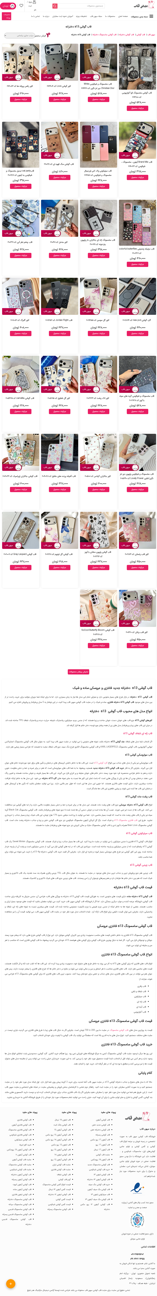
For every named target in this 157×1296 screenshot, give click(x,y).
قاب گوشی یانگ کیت (62, 1125)
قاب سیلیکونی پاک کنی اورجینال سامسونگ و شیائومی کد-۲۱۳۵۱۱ (98, 173)
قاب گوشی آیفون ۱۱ (23, 1154)
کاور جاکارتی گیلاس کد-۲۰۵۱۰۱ (98, 476)
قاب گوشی (140, 34)
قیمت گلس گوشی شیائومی (59, 1204)
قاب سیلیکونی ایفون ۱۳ (100, 1194)
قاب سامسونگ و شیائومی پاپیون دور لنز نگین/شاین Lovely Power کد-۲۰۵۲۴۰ (137, 476)
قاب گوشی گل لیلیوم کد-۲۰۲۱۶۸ (59, 554)
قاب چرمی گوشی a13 (141, 865)
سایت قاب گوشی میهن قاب (96, 1290)
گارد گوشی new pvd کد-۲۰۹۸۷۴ (137, 320)
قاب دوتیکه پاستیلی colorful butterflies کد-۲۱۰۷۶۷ (136, 251)
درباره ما (46, 16)
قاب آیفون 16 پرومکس (100, 1159)
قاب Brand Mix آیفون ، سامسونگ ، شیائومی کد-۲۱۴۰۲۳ (136, 164)
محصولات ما (110, 16)
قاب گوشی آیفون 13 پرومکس (19, 1149)
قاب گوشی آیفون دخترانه (21, 1174)
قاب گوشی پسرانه (103, 1134)
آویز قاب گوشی (64, 1179)
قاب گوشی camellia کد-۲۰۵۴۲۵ (20, 398)
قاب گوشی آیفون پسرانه (21, 1179)
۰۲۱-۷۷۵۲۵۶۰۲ (137, 1254)
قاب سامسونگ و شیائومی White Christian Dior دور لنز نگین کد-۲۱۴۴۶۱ (97, 86)
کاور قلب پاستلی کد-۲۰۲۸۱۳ (137, 554)
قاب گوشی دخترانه (126, 34)
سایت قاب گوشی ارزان (61, 1164)
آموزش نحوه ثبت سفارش (62, 16)
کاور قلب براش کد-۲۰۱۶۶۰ (137, 632)
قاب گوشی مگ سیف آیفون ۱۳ (97, 1199)
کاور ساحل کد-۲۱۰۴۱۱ (59, 242)
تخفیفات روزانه (7, 16)
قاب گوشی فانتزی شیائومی (20, 1134)
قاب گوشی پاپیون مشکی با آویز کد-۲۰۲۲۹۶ (98, 554)
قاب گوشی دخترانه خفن (100, 1129)
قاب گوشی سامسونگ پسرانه (59, 1209)
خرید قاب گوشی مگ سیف (99, 1184)
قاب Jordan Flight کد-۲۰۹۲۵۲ (59, 320)
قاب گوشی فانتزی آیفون (21, 1125)
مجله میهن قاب (96, 16)
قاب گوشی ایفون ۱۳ (102, 1174)
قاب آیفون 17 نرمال (102, 1149)
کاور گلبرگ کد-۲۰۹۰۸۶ (20, 320)
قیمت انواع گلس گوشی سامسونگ (56, 1184)
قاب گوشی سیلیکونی (23, 1139)
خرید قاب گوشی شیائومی (99, 1169)
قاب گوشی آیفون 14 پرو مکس (58, 1139)
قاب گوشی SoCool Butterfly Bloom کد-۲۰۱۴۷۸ (97, 632)
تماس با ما (35, 16)
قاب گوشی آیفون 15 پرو (61, 1149)
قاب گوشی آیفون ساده (22, 1189)
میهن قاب (151, 34)
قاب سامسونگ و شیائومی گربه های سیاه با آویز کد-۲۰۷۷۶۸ (136, 398)
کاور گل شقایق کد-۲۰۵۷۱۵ (59, 398)
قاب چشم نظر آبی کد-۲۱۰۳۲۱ (20, 242)
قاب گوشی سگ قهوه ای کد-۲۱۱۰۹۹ (59, 164)
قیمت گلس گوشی (63, 1199)
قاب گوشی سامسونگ (119, 1030)
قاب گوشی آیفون (103, 1119)
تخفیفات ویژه (81, 16)
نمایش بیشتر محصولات (78, 671)
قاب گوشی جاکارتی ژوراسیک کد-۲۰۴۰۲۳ (20, 476)
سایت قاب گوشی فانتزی (61, 1169)
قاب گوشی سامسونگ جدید (99, 1164)
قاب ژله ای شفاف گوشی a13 (137, 734)
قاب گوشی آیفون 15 (62, 1129)
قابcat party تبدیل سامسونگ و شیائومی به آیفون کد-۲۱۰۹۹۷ (20, 173)
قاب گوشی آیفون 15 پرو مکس (58, 1134)
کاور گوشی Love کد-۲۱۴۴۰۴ (59, 86)
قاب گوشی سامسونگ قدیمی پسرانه (16, 1214)
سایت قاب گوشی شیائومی (20, 1169)
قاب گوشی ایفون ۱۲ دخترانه (59, 1194)
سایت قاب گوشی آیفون (21, 1159)
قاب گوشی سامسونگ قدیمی (19, 1209)
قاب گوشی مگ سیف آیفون (99, 1189)
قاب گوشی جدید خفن (101, 1125)
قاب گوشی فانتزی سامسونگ (19, 1129)
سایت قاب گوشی (103, 1154)
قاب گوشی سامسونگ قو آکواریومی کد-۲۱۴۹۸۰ (137, 95)
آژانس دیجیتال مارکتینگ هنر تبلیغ (40, 1290)
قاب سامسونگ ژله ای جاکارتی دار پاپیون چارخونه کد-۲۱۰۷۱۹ (98, 242)
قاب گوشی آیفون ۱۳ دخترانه (98, 1179)
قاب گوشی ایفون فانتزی (21, 1194)
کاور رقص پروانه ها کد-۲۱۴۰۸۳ (20, 86)
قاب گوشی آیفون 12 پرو (61, 1159)
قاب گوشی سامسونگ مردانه (20, 1204)
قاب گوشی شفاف (64, 1174)
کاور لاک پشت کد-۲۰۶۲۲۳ (98, 398)
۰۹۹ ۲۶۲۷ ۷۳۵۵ (137, 1259)
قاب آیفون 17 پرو (103, 1144)
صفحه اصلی (123, 16)
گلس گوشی (140, 1146)
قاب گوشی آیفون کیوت (22, 1184)
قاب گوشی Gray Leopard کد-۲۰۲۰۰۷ (20, 554)
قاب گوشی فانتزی (24, 1119)
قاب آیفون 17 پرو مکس (100, 1139)
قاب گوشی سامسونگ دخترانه (104, 34)
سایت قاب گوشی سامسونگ (20, 1164)
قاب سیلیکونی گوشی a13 (139, 833)
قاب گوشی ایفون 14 (62, 1154)
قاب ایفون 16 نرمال (63, 1119)
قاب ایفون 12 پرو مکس (61, 1144)
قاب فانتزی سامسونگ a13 (125, 820)
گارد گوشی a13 (100, 763)
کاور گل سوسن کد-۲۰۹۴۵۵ (97, 320)
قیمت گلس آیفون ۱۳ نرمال (60, 1189)
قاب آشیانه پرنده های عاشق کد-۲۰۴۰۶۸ (59, 476)
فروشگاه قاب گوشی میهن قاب (142, 1136)
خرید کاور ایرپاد (25, 1144)
